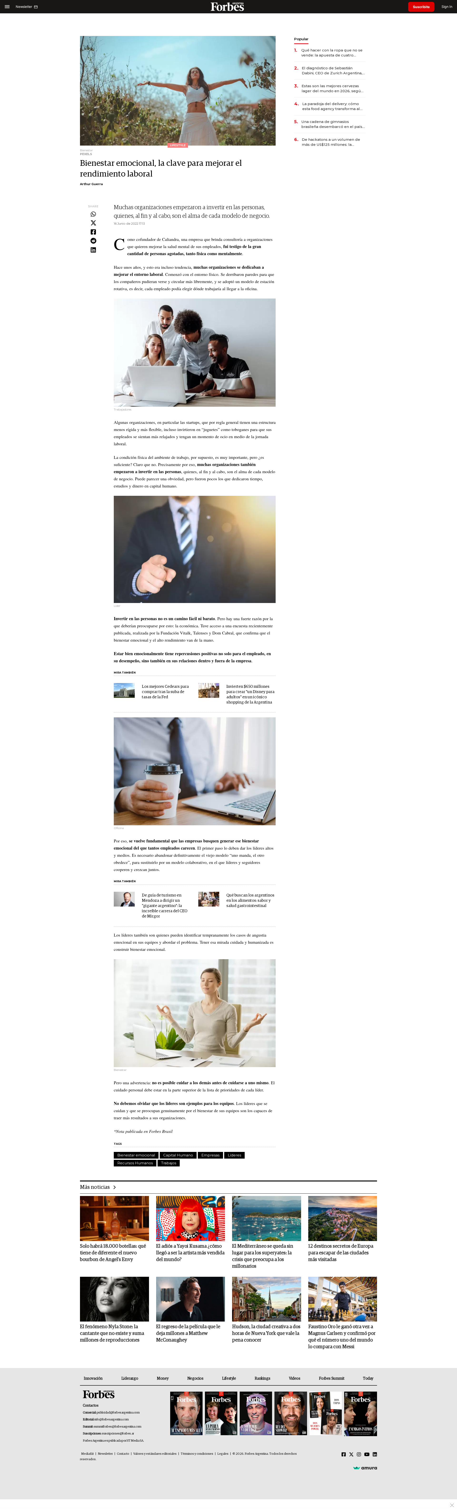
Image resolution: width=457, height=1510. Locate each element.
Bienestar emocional (136, 1155)
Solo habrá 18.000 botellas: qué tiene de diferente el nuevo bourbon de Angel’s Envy (113, 1253)
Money (163, 1378)
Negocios (195, 1378)
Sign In (447, 7)
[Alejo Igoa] (255, 1413)
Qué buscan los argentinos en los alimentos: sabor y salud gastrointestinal (250, 900)
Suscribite (421, 7)
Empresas (210, 1155)
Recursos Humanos (135, 1163)
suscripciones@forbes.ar (118, 1433)
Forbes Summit (331, 1378)
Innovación (93, 1378)
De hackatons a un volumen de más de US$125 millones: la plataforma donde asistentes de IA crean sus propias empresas (331, 142)
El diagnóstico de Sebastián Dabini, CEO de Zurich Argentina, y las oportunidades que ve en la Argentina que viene (333, 71)
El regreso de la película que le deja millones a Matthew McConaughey (188, 1333)
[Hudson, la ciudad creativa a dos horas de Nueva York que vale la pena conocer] (266, 1299)
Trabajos (168, 1163)
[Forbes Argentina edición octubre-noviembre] (325, 1413)
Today (368, 1378)
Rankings (262, 1378)
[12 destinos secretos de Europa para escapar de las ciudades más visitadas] (342, 1218)
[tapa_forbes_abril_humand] (221, 1413)
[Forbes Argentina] (228, 6)
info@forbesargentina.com (111, 1419)
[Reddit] (93, 241)
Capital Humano (178, 1155)
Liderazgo (129, 1378)
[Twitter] (93, 223)
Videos (294, 1378)
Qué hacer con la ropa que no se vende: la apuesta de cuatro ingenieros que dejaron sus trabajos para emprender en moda (332, 53)
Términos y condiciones (197, 1453)
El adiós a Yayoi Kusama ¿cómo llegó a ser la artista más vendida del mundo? (190, 1253)
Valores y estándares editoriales (155, 1453)
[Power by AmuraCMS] (365, 1468)
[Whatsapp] (93, 214)
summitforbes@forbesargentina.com (117, 1426)
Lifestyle (229, 1378)
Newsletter (105, 1453)
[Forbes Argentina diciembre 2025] (290, 1413)
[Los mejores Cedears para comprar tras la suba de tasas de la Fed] (124, 690)
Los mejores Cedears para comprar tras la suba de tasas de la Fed (165, 692)
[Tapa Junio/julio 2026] (186, 1413)
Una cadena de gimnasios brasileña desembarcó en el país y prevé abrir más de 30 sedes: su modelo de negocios (333, 124)
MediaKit (87, 1453)
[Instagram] (359, 1454)
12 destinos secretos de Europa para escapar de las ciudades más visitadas (340, 1253)
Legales (222, 1453)
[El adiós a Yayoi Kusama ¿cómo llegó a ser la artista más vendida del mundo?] (190, 1218)
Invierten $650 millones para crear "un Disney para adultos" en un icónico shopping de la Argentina (250, 694)
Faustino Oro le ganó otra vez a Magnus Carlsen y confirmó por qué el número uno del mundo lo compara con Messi (342, 1336)
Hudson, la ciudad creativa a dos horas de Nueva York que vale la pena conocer (266, 1333)
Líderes (234, 1155)
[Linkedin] (93, 250)
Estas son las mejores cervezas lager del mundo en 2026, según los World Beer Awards (332, 88)
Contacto (123, 1453)
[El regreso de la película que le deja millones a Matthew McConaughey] (190, 1299)
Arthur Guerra (91, 184)
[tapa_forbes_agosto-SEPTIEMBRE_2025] (360, 1413)
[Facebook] (93, 232)
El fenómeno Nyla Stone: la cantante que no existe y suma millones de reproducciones (112, 1333)
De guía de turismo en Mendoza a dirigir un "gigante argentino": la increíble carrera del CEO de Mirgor (164, 905)
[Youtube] (367, 1454)
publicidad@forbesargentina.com (118, 1412)
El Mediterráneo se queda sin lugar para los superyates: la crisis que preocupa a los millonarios (262, 1256)
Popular (301, 39)
